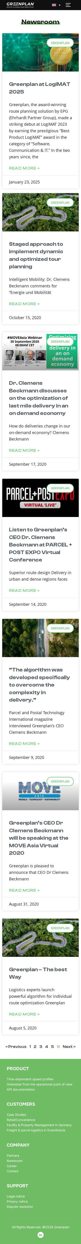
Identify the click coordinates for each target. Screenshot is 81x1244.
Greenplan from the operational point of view (39, 1084)
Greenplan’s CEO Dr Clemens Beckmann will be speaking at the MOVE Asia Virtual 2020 (38, 838)
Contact (12, 1171)
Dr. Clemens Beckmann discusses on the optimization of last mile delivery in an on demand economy (38, 398)
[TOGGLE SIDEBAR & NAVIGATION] (69, 5)
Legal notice (16, 1196)
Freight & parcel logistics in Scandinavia (36, 1130)
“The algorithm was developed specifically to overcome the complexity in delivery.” (39, 685)
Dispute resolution (20, 1206)
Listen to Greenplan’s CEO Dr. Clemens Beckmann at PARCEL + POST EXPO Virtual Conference (40, 545)
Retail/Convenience (21, 1120)
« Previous (16, 1046)
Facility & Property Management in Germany (39, 1125)
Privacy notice (17, 1201)
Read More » (24, 168)
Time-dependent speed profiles (30, 1079)
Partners (13, 1155)
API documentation (21, 1089)
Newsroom (14, 1161)
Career (12, 1166)
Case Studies (16, 1114)
